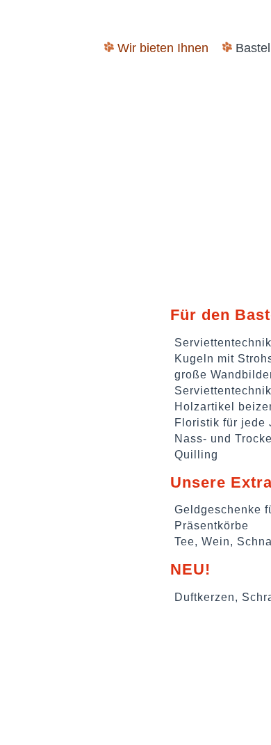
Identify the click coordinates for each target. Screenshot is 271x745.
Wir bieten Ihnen (162, 48)
